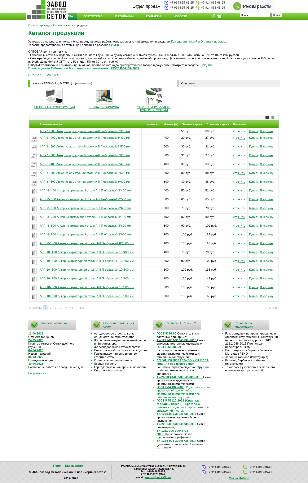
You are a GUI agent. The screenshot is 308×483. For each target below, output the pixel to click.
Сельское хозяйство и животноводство (120, 350)
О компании (124, 16)
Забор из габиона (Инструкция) (246, 357)
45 (71, 307)
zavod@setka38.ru (158, 477)
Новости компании (54, 323)
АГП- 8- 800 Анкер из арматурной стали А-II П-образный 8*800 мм (85, 225)
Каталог (58, 25)
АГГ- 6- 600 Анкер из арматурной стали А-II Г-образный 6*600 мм (85, 155)
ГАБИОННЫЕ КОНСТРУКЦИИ (54, 107)
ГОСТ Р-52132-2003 (125, 68)
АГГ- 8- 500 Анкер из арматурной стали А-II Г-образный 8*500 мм (85, 172)
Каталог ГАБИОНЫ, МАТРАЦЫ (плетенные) (62, 83)
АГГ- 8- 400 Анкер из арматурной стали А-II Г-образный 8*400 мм (85, 164)
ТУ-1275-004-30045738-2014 (176, 440)
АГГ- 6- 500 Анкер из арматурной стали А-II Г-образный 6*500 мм (85, 146)
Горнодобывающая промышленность (120, 367)
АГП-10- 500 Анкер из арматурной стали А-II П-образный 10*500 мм (87, 260)
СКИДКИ (206, 65)
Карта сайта (74, 465)
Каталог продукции (56, 33)
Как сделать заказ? (184, 41)
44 (66, 307)
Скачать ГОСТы (177, 323)
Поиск (57, 465)
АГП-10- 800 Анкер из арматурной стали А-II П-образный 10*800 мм (87, 287)
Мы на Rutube (239, 478)
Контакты (153, 16)
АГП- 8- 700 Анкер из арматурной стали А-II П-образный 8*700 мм (85, 216)
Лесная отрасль (105, 363)
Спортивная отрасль (108, 370)
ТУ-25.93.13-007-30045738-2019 (179, 377)
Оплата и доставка (213, 41)
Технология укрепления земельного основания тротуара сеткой (250, 368)
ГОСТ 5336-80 (166, 333)
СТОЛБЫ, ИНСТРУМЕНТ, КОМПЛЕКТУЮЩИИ (154, 109)
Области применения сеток (118, 324)
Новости (180, 16)
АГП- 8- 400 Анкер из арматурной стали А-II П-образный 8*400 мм (85, 190)
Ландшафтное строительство (114, 336)
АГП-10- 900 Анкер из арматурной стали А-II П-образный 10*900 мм (87, 296)
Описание (188, 83)
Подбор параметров (44, 74)
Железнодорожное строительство (117, 347)
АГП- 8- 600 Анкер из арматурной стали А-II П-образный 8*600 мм (85, 208)
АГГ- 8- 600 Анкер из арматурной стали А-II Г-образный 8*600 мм (85, 181)
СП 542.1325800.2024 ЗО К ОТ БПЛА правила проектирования (183, 362)
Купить (253, 131)
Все (82, 307)
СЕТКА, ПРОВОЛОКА (104, 107)
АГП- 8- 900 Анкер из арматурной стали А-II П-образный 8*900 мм (85, 234)
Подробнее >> (37, 373)
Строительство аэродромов (113, 360)
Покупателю (92, 16)
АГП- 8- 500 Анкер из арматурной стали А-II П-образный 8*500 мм (85, 199)
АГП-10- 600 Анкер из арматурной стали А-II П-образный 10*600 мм (87, 269)
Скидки (114, 44)
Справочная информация (243, 324)
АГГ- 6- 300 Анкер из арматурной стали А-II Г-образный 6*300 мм (85, 131)
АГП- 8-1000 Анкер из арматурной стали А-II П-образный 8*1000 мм (87, 243)
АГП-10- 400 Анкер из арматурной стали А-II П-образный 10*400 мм (87, 252)
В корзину (266, 131)
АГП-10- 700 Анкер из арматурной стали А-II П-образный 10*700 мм (87, 278)
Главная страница (39, 25)
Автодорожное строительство (114, 333)
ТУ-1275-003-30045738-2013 (176, 340)
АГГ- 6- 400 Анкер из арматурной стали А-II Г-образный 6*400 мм (85, 137)
